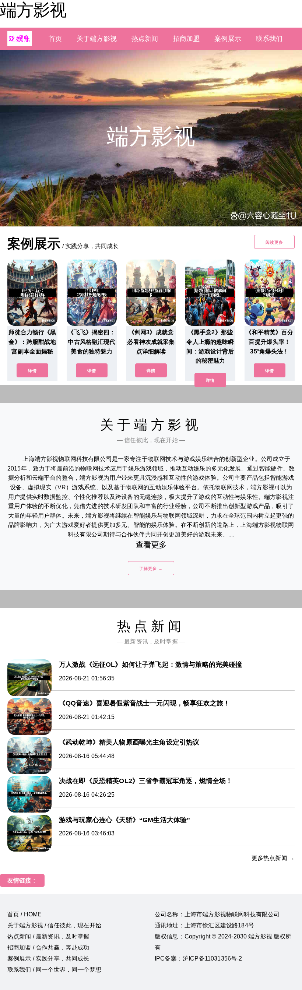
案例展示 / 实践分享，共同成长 (48, 958)
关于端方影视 (97, 38)
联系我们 (269, 38)
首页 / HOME (24, 914)
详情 (32, 371)
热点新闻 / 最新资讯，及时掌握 (48, 936)
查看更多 (151, 544)
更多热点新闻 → (273, 858)
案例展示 (227, 38)
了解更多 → (151, 568)
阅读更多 (274, 242)
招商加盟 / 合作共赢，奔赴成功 (48, 947)
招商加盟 (186, 38)
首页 (55, 38)
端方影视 (33, 10)
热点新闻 (144, 38)
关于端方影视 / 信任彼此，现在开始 (54, 925)
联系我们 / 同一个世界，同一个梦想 (54, 969)
